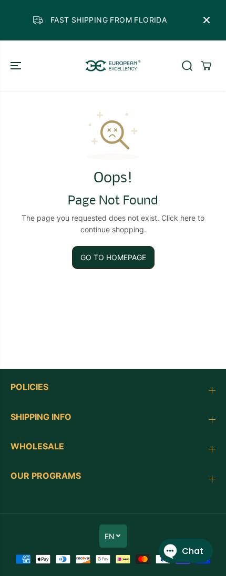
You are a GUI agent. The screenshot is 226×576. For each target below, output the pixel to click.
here (188, 217)
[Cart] (206, 65)
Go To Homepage (113, 257)
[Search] (187, 65)
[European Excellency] (113, 66)
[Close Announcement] (206, 20)
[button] (17, 66)
